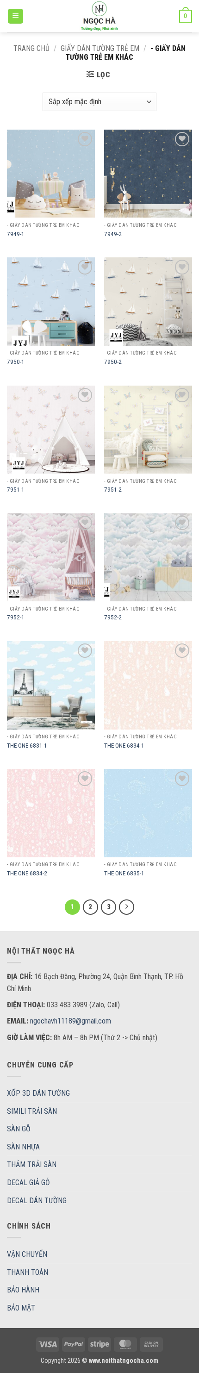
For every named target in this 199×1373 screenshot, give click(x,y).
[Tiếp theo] (127, 907)
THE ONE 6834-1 (124, 745)
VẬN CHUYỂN (27, 1254)
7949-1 (16, 233)
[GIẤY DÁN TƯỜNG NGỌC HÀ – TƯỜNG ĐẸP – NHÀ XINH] (99, 16)
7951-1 (16, 489)
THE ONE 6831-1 (27, 745)
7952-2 (113, 617)
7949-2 (113, 233)
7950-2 (113, 361)
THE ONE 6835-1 (124, 873)
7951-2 (113, 489)
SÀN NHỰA (23, 1146)
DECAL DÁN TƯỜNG (37, 1200)
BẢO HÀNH (23, 1290)
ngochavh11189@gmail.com (70, 1021)
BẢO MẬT (21, 1308)
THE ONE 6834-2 (27, 873)
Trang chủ (31, 48)
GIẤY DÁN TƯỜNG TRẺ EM (100, 48)
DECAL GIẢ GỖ (28, 1182)
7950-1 (16, 361)
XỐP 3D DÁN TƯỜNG (38, 1093)
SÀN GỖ (19, 1128)
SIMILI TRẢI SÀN (32, 1111)
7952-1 (16, 617)
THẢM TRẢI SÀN (31, 1164)
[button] (15, 16)
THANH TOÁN (27, 1272)
